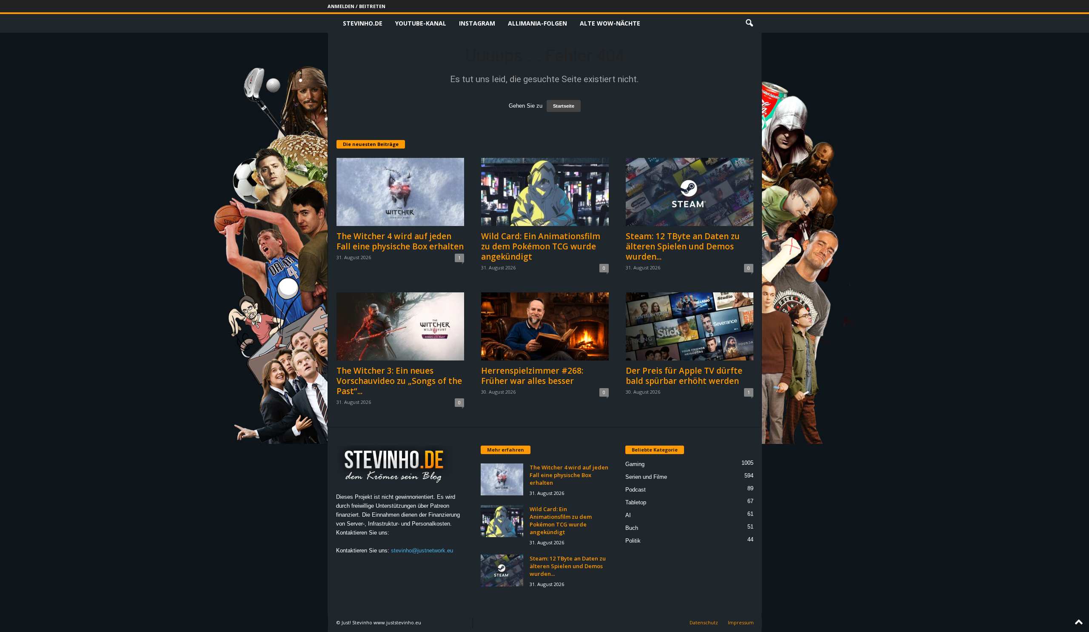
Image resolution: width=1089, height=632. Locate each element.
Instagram (477, 23)
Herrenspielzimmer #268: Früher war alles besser (532, 375)
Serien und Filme (646, 477)
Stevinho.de (362, 23)
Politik (633, 541)
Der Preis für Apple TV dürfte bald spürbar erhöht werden (684, 375)
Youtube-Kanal (420, 23)
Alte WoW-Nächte (610, 23)
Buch (631, 528)
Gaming (634, 464)
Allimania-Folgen (537, 23)
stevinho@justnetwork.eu (422, 550)
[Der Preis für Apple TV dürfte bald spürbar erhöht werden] (689, 326)
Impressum (741, 622)
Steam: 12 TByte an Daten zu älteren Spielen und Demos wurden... (683, 246)
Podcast (635, 489)
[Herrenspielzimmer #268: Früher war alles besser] (545, 326)
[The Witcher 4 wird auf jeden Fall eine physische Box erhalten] (400, 192)
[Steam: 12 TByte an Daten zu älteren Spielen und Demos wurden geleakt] (689, 192)
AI (628, 515)
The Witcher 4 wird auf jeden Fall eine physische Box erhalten (400, 241)
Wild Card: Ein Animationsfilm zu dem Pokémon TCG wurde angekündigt (540, 246)
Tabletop (635, 502)
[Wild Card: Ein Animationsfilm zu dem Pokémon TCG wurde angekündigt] (545, 192)
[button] (749, 23)
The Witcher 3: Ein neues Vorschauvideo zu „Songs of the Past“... (399, 381)
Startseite (563, 106)
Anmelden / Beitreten (356, 6)
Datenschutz (704, 622)
